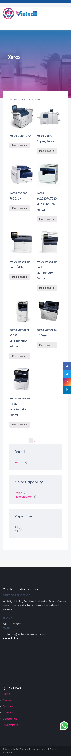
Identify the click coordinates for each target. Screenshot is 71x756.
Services (8, 706)
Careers (8, 712)
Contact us (10, 718)
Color (18, 493)
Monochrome (23, 496)
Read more (19, 145)
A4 (16, 531)
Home (6, 694)
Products (8, 700)
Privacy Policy (11, 725)
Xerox (18, 462)
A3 (16, 527)
